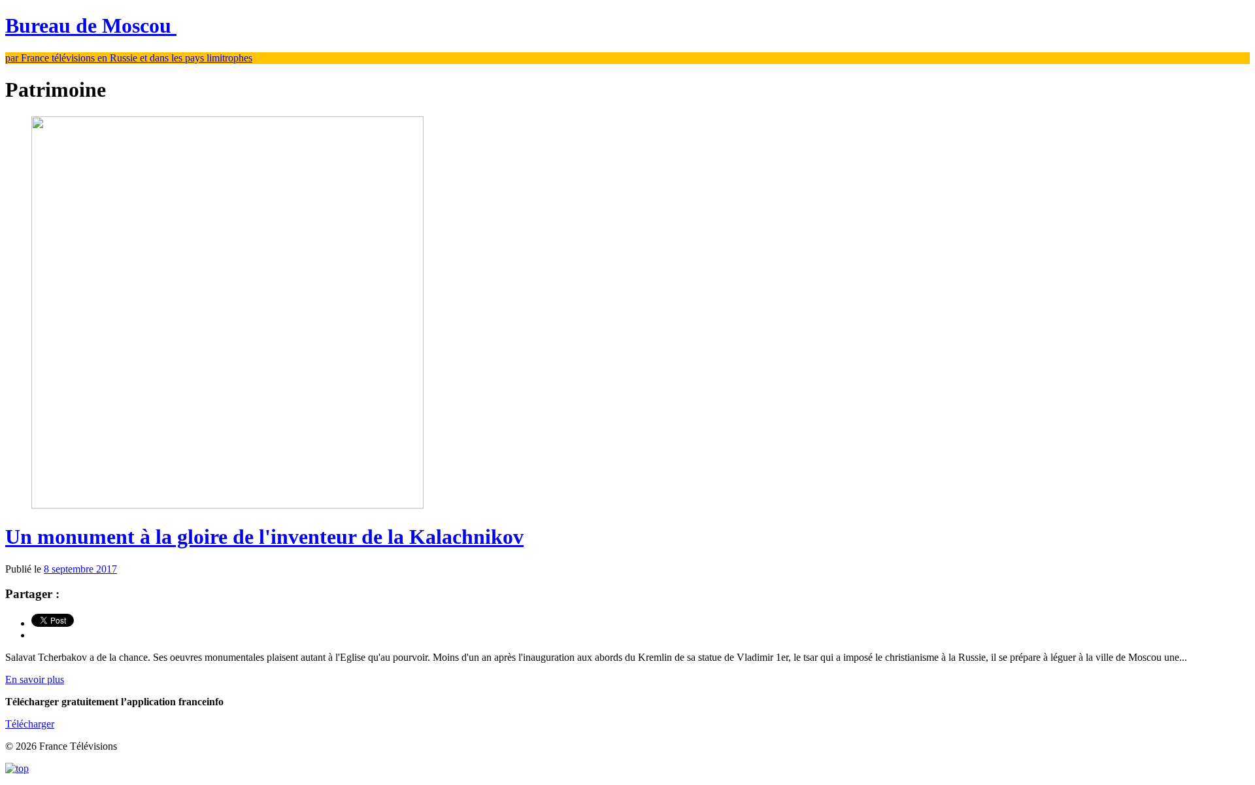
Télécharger (29, 723)
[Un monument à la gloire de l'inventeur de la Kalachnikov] (227, 504)
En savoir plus (34, 679)
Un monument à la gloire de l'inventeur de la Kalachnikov (264, 536)
